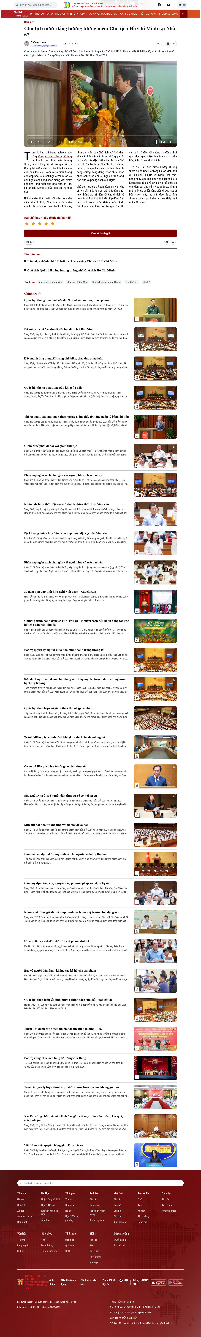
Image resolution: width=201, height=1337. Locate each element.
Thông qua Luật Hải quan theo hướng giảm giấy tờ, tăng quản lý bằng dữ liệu (76, 416)
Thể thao (70, 1233)
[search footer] (20, 1183)
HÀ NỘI (49, 14)
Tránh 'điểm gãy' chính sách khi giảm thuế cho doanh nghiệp (65, 737)
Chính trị (29, 22)
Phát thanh (119, 1245)
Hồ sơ (68, 1210)
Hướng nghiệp (169, 1210)
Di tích (20, 1251)
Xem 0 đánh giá (100, 233)
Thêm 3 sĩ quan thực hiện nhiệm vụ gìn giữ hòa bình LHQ (63, 1028)
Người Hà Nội (48, 1205)
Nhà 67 (146, 282)
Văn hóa (22, 1233)
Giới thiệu (52, 1282)
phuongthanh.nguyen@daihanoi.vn (43, 45)
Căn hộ (117, 1210)
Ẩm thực (45, 1220)
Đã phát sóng (121, 1233)
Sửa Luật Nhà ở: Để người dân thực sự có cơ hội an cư (60, 795)
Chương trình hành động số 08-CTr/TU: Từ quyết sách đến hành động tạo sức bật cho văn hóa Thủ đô (76, 622)
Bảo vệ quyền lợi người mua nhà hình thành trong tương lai (64, 649)
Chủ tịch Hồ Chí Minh (77, 282)
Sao (92, 1245)
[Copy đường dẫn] (174, 43)
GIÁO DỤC (106, 14)
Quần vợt (70, 1245)
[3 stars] (39, 224)
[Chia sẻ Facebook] (168, 43)
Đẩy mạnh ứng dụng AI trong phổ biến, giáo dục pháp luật (63, 358)
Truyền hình (120, 1239)
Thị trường (143, 1216)
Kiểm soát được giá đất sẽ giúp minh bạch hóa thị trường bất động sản (71, 912)
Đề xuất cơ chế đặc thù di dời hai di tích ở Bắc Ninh (58, 329)
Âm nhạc (94, 1262)
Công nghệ (23, 1222)
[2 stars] (33, 224)
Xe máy (141, 1210)
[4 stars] (46, 224)
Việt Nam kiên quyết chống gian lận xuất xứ (53, 1145)
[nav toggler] (183, 14)
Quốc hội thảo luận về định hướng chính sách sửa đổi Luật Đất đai (69, 999)
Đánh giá (142, 1222)
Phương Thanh (38, 42)
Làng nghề (22, 1245)
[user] (182, 5)
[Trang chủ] (31, 14)
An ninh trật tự (25, 1216)
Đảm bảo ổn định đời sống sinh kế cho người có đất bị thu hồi (65, 854)
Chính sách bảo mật (88, 1282)
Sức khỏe (46, 1233)
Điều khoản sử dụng (68, 1282)
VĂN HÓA (118, 14)
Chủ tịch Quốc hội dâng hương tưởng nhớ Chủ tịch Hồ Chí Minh (71, 270)
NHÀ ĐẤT (82, 14)
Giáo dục (167, 1193)
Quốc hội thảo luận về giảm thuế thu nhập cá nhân (58, 708)
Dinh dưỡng (47, 1245)
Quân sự (69, 1205)
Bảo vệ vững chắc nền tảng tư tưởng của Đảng (55, 1058)
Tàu (140, 1205)
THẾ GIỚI (60, 14)
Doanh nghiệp (97, 1220)
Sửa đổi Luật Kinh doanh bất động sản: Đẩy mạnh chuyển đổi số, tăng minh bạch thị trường (75, 681)
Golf (67, 1251)
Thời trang (95, 1256)
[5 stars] (52, 224)
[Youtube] (168, 4)
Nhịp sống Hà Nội (50, 1199)
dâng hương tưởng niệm (50, 282)
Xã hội (20, 1210)
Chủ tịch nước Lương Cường (55, 156)
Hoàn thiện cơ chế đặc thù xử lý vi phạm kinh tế (56, 941)
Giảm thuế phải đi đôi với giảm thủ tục (50, 445)
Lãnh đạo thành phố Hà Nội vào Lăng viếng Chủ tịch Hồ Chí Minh (72, 261)
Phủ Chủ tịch (131, 282)
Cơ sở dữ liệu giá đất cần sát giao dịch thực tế (55, 766)
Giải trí (93, 1233)
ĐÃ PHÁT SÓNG (170, 14)
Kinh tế (94, 1193)
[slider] (100, 135)
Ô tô (140, 1199)
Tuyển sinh (167, 1205)
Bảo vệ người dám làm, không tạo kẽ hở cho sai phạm (60, 970)
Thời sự (21, 1193)
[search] (17, 5)
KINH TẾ (71, 14)
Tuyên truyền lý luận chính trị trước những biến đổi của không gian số (71, 1087)
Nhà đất (118, 1193)
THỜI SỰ (39, 14)
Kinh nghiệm (120, 1222)
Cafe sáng (95, 1205)
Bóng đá (69, 1239)
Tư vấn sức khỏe (50, 1251)
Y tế (43, 1239)
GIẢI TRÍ (155, 14)
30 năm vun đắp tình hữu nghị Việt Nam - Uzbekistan (60, 591)
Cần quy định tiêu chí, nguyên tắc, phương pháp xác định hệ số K (68, 883)
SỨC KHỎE (131, 14)
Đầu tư (117, 1205)
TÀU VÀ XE (93, 14)
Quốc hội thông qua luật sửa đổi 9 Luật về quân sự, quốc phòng (66, 300)
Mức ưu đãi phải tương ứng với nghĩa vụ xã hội (56, 824)
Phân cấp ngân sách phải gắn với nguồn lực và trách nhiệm (63, 475)
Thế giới (70, 1193)
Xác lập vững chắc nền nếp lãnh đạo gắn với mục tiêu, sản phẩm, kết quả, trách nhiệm (73, 1118)
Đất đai (117, 1216)
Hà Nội (20, 1199)
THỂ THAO (143, 14)
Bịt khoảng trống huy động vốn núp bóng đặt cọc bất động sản (66, 533)
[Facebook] (159, 4)
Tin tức (69, 1199)
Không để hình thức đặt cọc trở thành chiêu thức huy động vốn (66, 504)
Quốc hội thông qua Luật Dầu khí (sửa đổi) (53, 387)
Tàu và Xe (143, 1193)
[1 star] (26, 224)
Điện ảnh (94, 1251)
